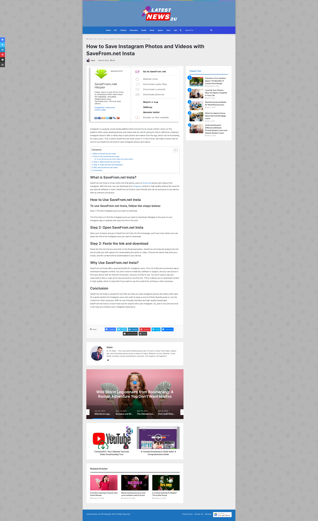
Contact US (198, 514)
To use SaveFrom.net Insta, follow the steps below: (115, 159)
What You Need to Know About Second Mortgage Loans (215, 115)
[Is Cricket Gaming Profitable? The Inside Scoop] (166, 482)
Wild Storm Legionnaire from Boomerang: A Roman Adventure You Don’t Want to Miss (135, 394)
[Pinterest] (2, 54)
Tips (175, 30)
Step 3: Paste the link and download (108, 165)
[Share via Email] (2, 59)
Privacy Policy (187, 514)
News (152, 30)
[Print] (2, 64)
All (95, 39)
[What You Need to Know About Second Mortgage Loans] (196, 116)
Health (143, 30)
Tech (168, 30)
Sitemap (208, 514)
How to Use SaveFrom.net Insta (106, 156)
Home (108, 30)
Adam (93, 60)
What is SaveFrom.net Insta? (104, 154)
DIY (115, 30)
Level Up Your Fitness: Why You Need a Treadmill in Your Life (216, 92)
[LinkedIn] (2, 49)
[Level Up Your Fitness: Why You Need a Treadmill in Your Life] (196, 93)
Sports (160, 30)
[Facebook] (2, 39)
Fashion (123, 30)
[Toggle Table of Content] (174, 150)
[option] (134, 394)
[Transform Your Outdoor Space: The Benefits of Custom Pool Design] (196, 81)
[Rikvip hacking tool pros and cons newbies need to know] (135, 482)
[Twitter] (2, 44)
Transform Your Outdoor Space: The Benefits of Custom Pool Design (215, 80)
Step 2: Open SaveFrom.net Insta (107, 162)
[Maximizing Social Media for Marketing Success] (196, 105)
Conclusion (98, 170)
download (147, 183)
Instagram (136, 186)
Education (134, 30)
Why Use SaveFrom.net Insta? (105, 167)
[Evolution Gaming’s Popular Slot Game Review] (104, 482)
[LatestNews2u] (159, 13)
